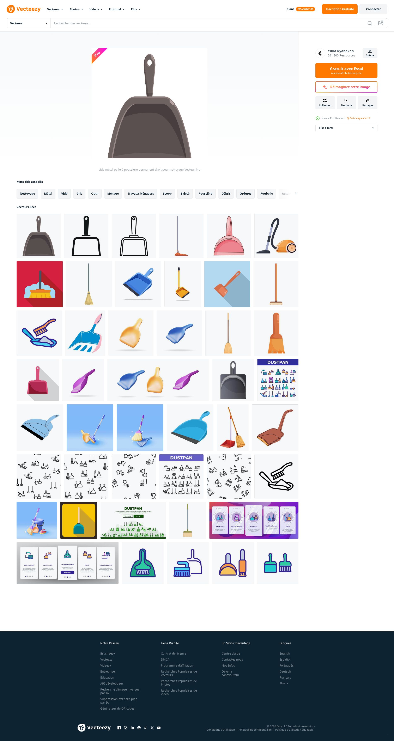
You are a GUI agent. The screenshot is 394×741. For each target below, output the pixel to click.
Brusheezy (107, 653)
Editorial (115, 9)
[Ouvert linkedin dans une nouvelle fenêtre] (132, 727)
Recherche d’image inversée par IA (119, 691)
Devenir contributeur (230, 673)
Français (285, 677)
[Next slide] (292, 194)
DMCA (165, 659)
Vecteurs (53, 9)
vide (64, 193)
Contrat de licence (173, 653)
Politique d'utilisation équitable (294, 729)
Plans (290, 9)
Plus (134, 9)
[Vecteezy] (24, 9)
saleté (185, 193)
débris (226, 193)
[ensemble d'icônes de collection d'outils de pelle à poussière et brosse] (277, 380)
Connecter (373, 9)
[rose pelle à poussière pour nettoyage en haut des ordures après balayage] (38, 380)
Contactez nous (232, 659)
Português (286, 665)
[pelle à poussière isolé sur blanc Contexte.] (182, 284)
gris (79, 193)
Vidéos (94, 9)
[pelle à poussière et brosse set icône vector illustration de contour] (143, 563)
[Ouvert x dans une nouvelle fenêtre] (152, 727)
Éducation (107, 677)
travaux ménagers (141, 193)
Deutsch (285, 671)
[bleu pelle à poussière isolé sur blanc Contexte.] (138, 284)
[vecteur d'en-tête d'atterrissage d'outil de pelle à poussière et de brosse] (133, 520)
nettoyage (27, 193)
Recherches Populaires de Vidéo (179, 692)
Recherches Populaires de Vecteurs (179, 673)
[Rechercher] (369, 23)
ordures (245, 193)
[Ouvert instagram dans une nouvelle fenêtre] (125, 727)
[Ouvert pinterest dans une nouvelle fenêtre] (139, 727)
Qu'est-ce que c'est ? (358, 118)
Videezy (105, 665)
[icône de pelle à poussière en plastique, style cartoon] (233, 380)
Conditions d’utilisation (221, 729)
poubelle (266, 193)
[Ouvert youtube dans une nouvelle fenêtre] (158, 727)
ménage (113, 193)
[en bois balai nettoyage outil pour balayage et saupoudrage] (276, 333)
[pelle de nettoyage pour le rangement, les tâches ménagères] (85, 333)
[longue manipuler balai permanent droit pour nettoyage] (276, 284)
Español (284, 659)
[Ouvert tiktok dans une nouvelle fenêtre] (145, 727)
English (284, 653)
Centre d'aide (231, 653)
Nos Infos (228, 665)
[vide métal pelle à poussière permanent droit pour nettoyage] (39, 236)
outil (94, 193)
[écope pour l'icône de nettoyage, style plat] (78, 520)
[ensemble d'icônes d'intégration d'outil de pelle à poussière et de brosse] (253, 520)
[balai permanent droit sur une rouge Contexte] (40, 284)
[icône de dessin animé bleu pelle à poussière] (190, 427)
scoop (167, 193)
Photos (74, 9)
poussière (205, 193)
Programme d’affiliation (177, 665)
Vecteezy (106, 659)
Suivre (370, 55)
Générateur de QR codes (117, 708)
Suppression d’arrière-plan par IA (118, 700)
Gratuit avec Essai (346, 70)
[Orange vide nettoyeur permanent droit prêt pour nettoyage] (276, 236)
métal (48, 193)
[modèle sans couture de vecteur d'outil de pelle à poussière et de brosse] (39, 476)
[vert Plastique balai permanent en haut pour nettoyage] (187, 520)
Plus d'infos (326, 128)
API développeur (111, 683)
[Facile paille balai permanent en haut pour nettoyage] (228, 333)
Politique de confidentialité (255, 729)
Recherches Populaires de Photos (179, 682)
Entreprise (107, 671)
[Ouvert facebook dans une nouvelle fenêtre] (119, 727)
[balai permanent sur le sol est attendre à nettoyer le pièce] (181, 236)
